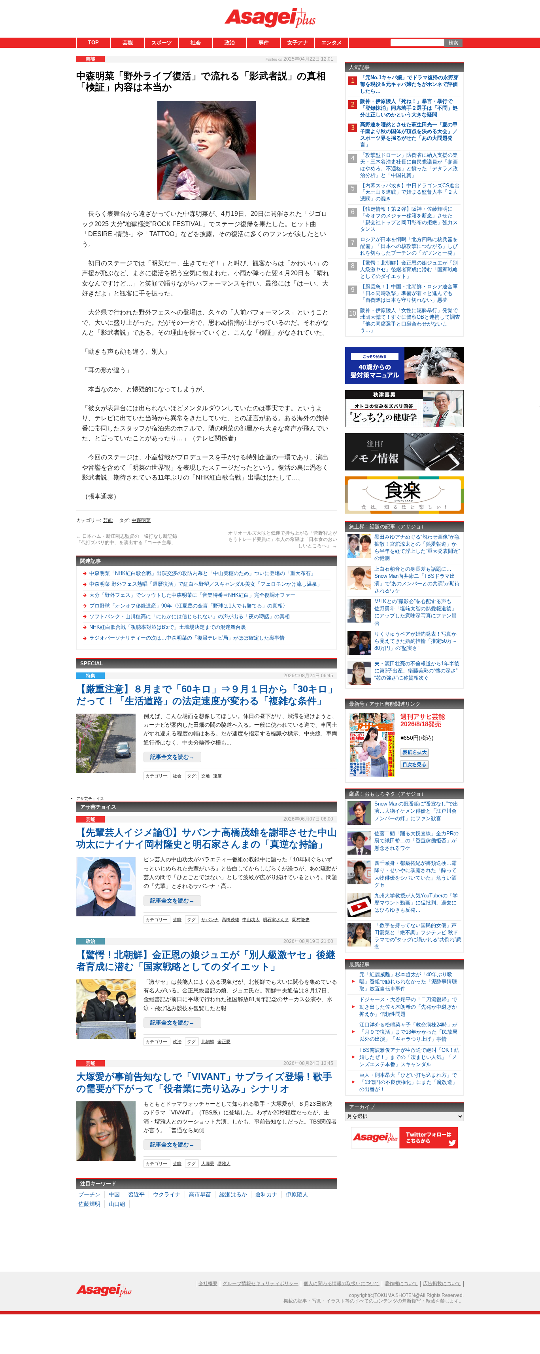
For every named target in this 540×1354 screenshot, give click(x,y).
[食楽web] (404, 512)
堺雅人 (223, 1163)
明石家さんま (276, 919)
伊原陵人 (297, 1194)
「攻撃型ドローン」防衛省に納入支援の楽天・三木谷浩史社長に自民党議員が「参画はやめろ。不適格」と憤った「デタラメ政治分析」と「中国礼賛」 (409, 165)
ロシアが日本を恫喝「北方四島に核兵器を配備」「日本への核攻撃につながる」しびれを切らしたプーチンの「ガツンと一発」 (409, 246)
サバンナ (210, 919)
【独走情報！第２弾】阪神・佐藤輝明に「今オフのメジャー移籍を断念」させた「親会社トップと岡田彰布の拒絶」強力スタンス (409, 219)
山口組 (117, 1204)
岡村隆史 (301, 919)
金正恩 (223, 1041)
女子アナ (297, 43)
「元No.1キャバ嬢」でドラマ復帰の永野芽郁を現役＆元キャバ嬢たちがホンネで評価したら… (409, 84)
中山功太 (251, 919)
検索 (453, 43)
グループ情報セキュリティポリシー (260, 1283)
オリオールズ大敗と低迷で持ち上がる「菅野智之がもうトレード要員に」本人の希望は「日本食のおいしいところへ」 (282, 539)
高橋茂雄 (230, 919)
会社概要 (207, 1283)
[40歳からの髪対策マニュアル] (404, 383)
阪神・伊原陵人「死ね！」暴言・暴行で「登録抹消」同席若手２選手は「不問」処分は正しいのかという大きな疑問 (409, 108)
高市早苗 (200, 1194)
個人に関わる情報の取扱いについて (342, 1283)
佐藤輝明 (89, 1204)
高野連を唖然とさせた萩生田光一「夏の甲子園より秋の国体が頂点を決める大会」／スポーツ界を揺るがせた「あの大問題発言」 (409, 135)
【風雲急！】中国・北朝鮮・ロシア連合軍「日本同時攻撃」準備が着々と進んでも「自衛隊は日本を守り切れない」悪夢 (409, 293)
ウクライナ (167, 1194)
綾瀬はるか (233, 1194)
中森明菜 (141, 520)
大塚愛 (207, 1163)
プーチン (89, 1194)
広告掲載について (442, 1283)
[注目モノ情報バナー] (404, 469)
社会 (196, 43)
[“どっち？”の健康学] (404, 426)
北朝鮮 (207, 1041)
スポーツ (161, 43)
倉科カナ (266, 1194)
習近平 (136, 1194)
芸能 (128, 43)
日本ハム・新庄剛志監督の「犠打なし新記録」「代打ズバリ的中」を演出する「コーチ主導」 (129, 539)
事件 (264, 43)
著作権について (401, 1283)
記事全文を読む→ (172, 757)
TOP (93, 43)
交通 (205, 775)
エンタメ (331, 43)
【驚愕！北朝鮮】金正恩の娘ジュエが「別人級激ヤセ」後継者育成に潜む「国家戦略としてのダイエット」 (409, 269)
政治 (230, 43)
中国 (114, 1194)
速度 (217, 775)
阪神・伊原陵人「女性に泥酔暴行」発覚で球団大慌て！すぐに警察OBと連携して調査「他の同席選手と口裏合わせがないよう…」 (410, 320)
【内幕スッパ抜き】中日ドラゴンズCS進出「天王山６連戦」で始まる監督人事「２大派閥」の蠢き (410, 192)
